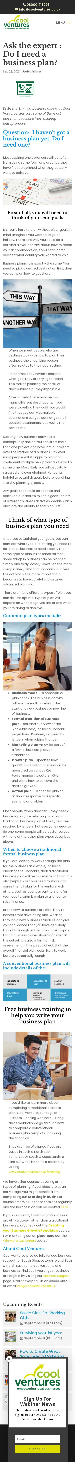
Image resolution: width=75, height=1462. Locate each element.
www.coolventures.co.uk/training (34, 1172)
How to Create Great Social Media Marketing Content (42, 1356)
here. (65, 1207)
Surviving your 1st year (41, 1333)
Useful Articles (32, 71)
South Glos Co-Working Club (42, 1315)
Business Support (56, 1276)
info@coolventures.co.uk (36, 1286)
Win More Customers (20, 1240)
